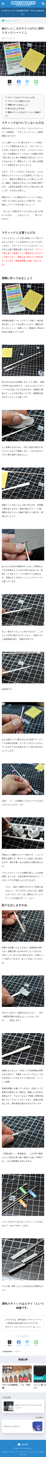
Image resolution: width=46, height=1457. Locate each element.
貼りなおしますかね (14, 108)
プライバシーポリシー (22, 1448)
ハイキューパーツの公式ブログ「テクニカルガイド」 (23, 12)
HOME (24, 1444)
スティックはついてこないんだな (20, 97)
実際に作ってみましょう (16, 105)
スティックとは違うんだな (17, 101)
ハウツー (17, 1351)
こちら (38, 1327)
